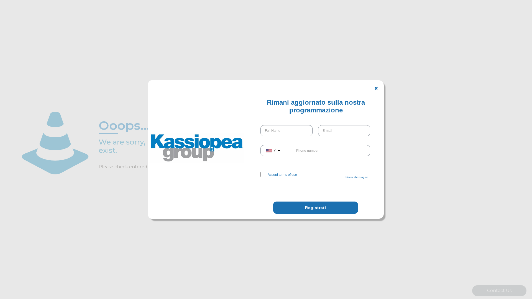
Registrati (315, 207)
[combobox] (273, 150)
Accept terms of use (282, 175)
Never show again (357, 177)
